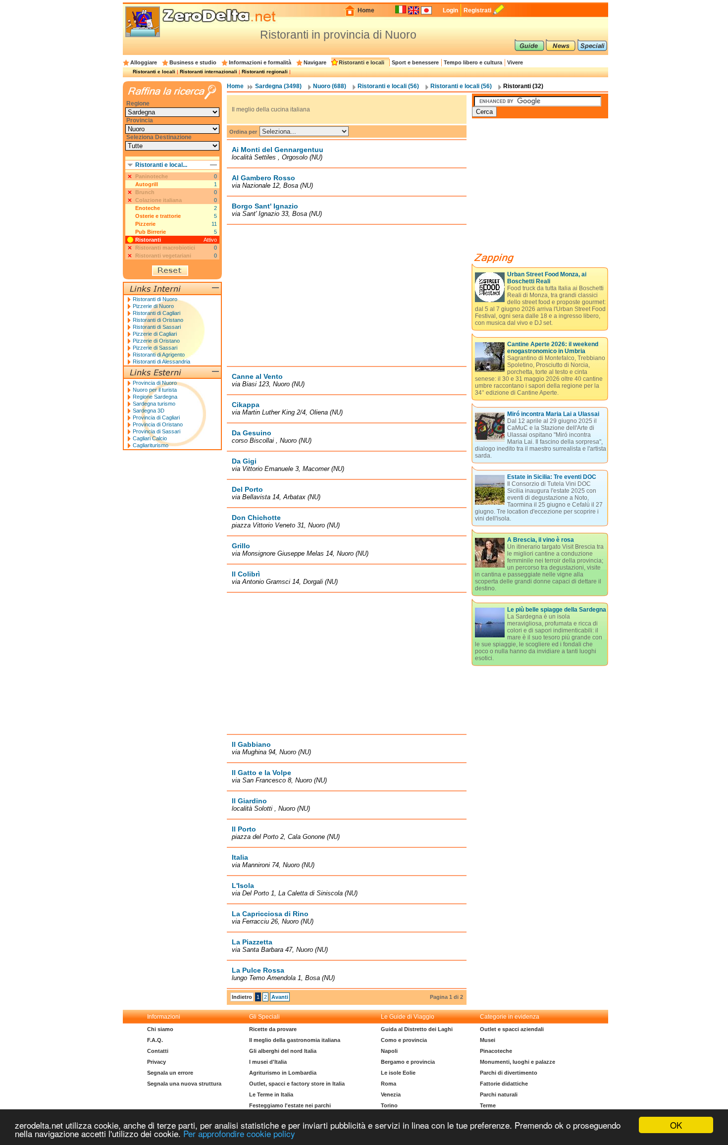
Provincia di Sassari (156, 431)
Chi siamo (160, 1029)
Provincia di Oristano (158, 424)
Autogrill (146, 184)
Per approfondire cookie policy (239, 1133)
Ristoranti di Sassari (157, 327)
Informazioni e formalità (260, 62)
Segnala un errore (170, 1073)
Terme (488, 1105)
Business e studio (192, 62)
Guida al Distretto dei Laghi (417, 1029)
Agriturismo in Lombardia (282, 1073)
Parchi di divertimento (508, 1073)
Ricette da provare (273, 1029)
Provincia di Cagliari (156, 417)
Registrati (477, 10)
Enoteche (147, 208)
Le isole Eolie (398, 1073)
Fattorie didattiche (504, 1084)
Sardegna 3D (148, 411)
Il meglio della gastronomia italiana (294, 1040)
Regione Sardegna (155, 397)
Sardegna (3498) (278, 86)
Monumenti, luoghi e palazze (517, 1062)
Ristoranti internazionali (208, 71)
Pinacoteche (496, 1051)
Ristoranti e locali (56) (388, 86)
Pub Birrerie (150, 232)
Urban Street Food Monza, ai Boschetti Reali (546, 278)
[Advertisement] (346, 295)
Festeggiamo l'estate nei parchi (290, 1105)
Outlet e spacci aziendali (512, 1029)
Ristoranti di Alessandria (161, 361)
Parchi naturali (499, 1094)
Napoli (389, 1051)
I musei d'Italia (268, 1062)
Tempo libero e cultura (473, 62)
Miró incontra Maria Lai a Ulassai (553, 414)
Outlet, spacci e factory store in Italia (297, 1084)
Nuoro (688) (329, 86)
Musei (487, 1040)
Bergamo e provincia (408, 1062)
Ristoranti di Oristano (158, 320)
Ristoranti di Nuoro (155, 299)
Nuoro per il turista (155, 390)
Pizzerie (145, 224)
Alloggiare (143, 62)
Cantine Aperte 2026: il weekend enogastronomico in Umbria (552, 348)
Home (366, 10)
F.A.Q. (155, 1040)
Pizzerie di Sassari (155, 348)
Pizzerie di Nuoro (153, 306)
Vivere (515, 62)
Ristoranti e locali (361, 62)
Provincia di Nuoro (155, 383)
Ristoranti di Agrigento (159, 355)
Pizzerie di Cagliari (155, 334)
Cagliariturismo (150, 445)
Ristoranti (148, 240)
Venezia (391, 1094)
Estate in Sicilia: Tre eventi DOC (551, 476)
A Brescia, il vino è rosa (540, 539)
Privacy (156, 1062)
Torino (389, 1105)
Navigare (315, 62)
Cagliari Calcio (150, 438)
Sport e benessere (415, 62)
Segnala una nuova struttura (184, 1084)
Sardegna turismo (154, 404)
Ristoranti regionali (265, 71)
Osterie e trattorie (158, 216)
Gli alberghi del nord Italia (282, 1051)
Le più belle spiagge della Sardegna (556, 609)
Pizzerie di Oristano (156, 341)
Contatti (157, 1051)
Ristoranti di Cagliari (156, 313)
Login (450, 10)
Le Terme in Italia (271, 1094)
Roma (388, 1084)
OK (676, 1125)
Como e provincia (404, 1040)
